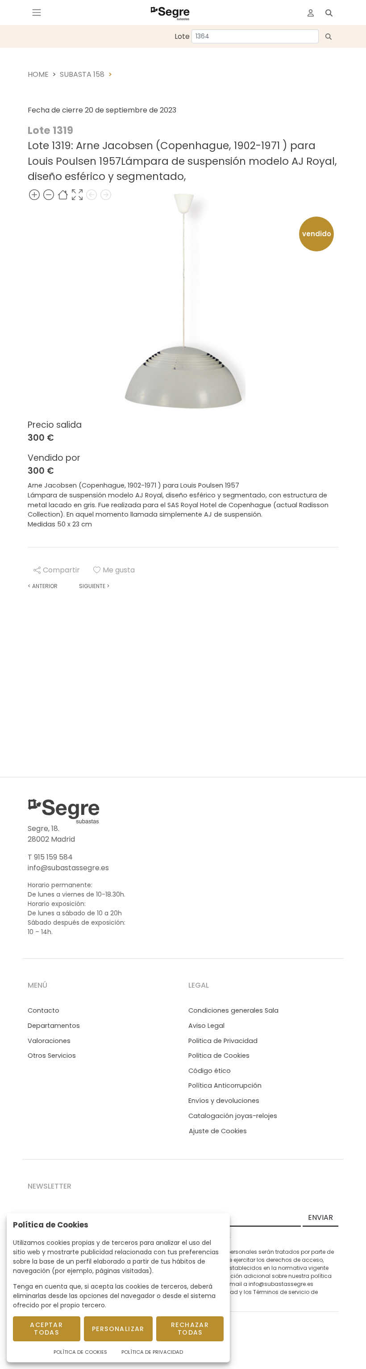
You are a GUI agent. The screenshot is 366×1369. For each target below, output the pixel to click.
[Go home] (63, 194)
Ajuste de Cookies (218, 1131)
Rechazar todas (190, 1328)
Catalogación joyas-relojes (232, 1115)
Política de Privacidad (152, 1352)
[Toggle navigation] (37, 12)
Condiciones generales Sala (233, 1010)
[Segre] (170, 12)
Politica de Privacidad (223, 1040)
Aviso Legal (206, 1025)
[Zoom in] (34, 194)
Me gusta (119, 570)
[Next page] (105, 194)
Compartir (61, 570)
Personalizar (118, 1328)
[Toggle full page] (77, 194)
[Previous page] (91, 194)
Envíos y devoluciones (223, 1100)
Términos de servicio (281, 1292)
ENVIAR (320, 1217)
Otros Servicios (52, 1055)
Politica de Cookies (219, 1055)
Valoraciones (49, 1040)
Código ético (209, 1070)
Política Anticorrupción (225, 1085)
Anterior (43, 586)
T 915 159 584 (50, 857)
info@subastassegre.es (68, 868)
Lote (182, 36)
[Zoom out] (48, 194)
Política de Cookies (80, 1352)
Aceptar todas (46, 1328)
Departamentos (54, 1025)
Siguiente (94, 586)
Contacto (43, 1010)
